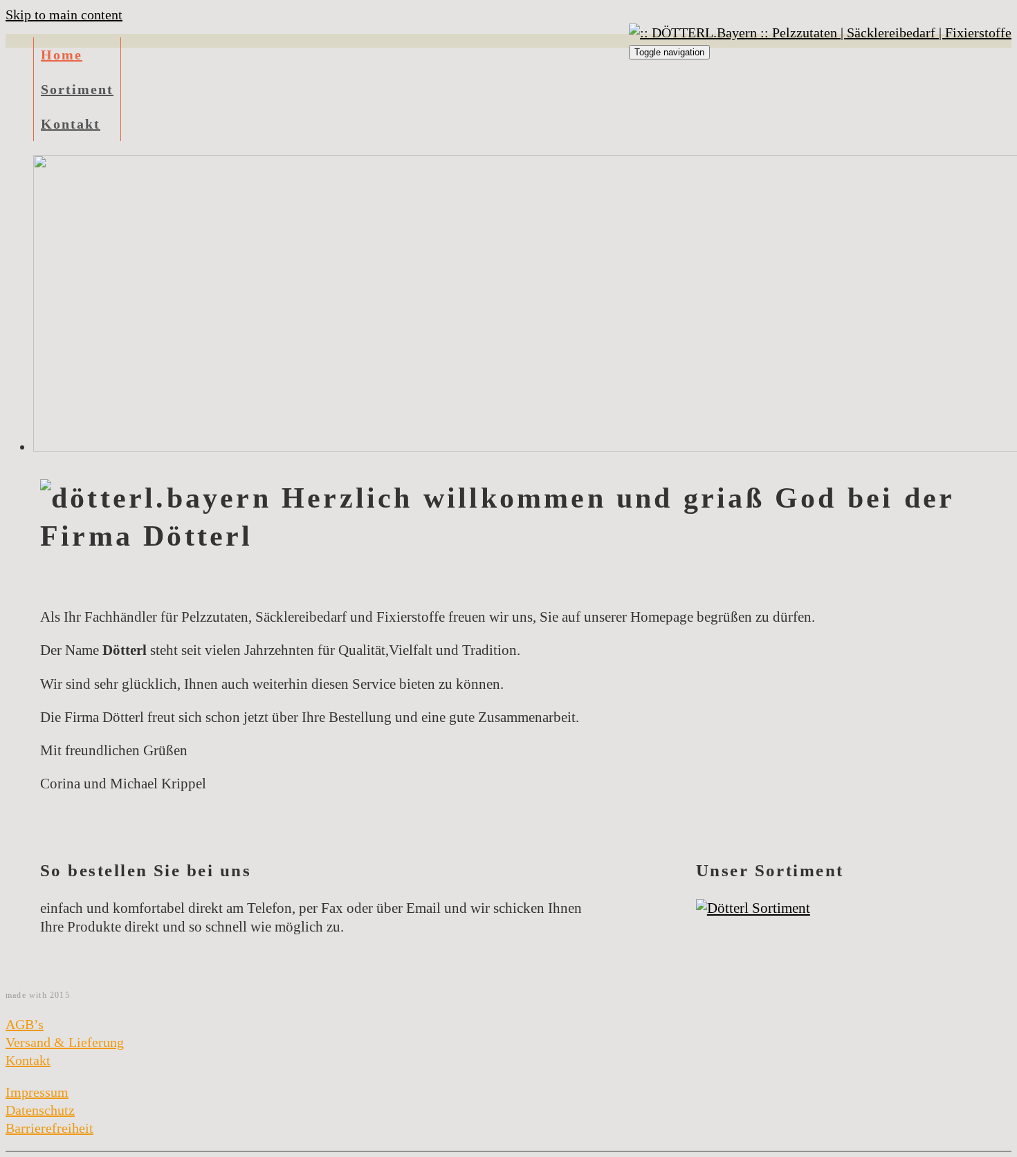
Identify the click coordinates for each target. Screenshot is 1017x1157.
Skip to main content (64, 14)
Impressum (37, 1092)
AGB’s (25, 1024)
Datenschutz (40, 1110)
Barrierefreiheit (49, 1128)
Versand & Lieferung (65, 1042)
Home (61, 54)
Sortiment (77, 89)
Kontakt (70, 123)
